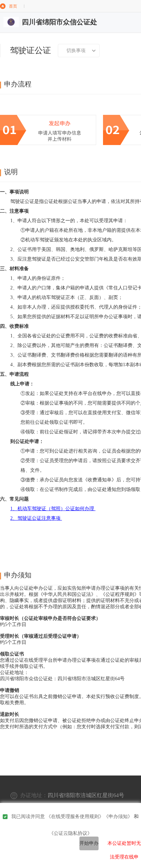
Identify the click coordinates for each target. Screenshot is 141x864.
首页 (13, 6)
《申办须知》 (118, 816)
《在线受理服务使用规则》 (75, 816)
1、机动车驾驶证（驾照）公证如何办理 (52, 508)
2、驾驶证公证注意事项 (36, 518)
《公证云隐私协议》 (70, 833)
